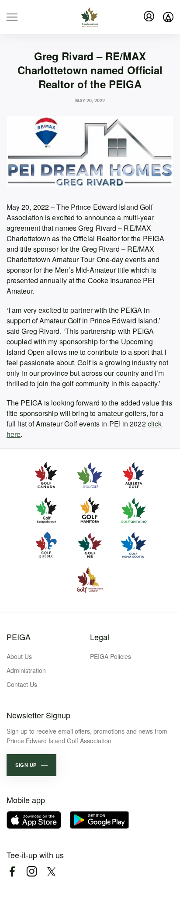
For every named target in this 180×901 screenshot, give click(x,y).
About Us (19, 656)
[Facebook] (12, 871)
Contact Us (22, 684)
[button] (31, 765)
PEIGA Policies (110, 656)
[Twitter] (51, 871)
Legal (99, 636)
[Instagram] (31, 871)
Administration (26, 670)
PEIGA (19, 636)
